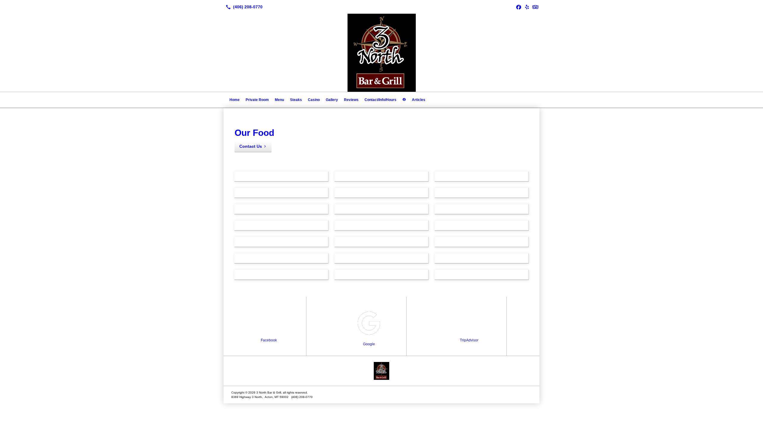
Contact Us (250, 146)
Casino (314, 100)
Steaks (296, 100)
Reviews (351, 100)
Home (234, 100)
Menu (279, 100)
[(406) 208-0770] (243, 7)
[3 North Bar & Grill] (381, 371)
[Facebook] (518, 7)
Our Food (254, 133)
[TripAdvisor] (535, 7)
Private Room (257, 100)
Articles (418, 100)
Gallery (332, 100)
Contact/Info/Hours (380, 100)
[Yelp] (527, 7)
